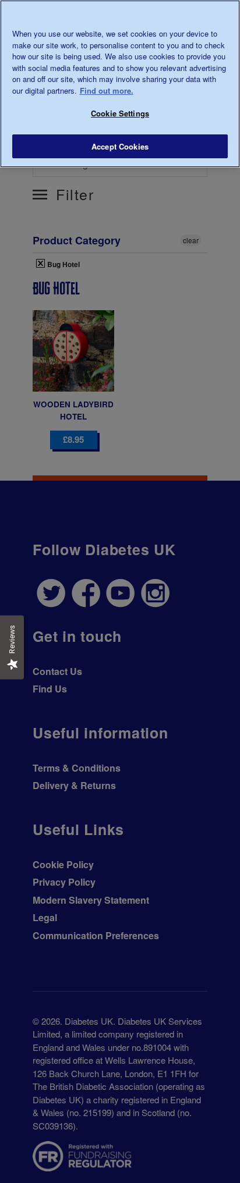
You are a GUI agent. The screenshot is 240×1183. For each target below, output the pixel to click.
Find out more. (106, 90)
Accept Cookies (120, 146)
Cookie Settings (120, 113)
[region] (120, 84)
